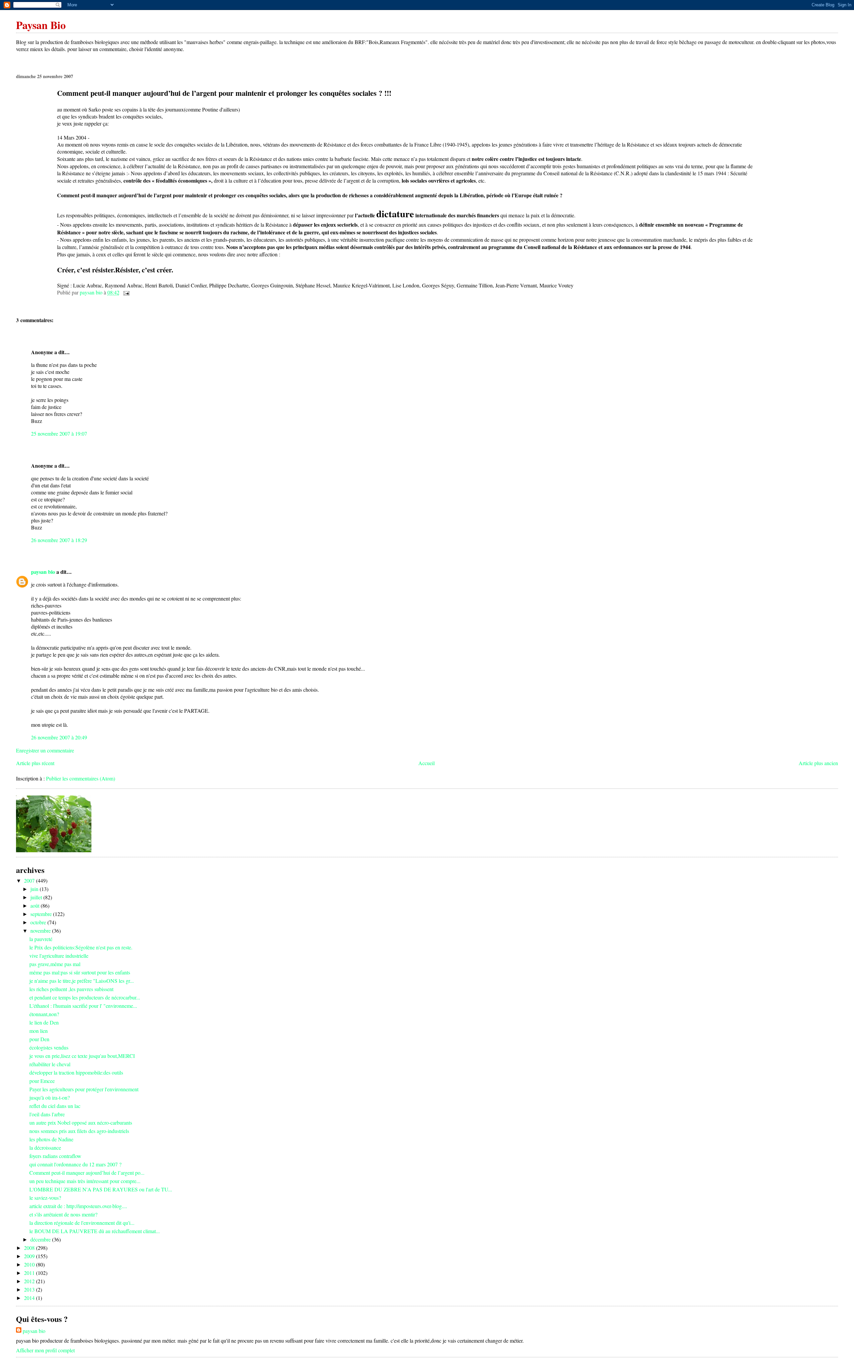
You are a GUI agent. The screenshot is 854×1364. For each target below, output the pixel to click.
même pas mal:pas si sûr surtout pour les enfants (79, 972)
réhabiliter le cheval (49, 1064)
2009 (30, 1256)
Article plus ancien (818, 762)
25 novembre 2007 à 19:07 (59, 433)
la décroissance (45, 1147)
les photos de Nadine (51, 1139)
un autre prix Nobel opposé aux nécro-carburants (80, 1122)
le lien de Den (44, 1022)
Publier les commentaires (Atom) (80, 778)
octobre (38, 922)
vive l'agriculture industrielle (58, 955)
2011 (30, 1272)
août (35, 905)
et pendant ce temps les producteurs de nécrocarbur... (84, 997)
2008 (30, 1247)
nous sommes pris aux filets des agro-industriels (79, 1130)
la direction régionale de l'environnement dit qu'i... (81, 1222)
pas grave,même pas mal (54, 963)
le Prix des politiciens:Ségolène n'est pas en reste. (80, 947)
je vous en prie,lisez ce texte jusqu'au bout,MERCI (82, 1055)
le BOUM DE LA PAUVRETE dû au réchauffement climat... (94, 1230)
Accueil (426, 762)
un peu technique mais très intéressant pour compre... (84, 1180)
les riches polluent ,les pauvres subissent (71, 988)
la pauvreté (40, 938)
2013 (30, 1289)
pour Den (39, 1039)
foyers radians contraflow (55, 1155)
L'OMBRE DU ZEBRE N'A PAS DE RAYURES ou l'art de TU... (100, 1189)
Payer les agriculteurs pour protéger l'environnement (83, 1089)
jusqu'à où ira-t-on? (49, 1097)
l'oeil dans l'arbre (47, 1114)
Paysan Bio (41, 25)
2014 (30, 1297)
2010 (30, 1264)
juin (35, 888)
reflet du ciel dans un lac (54, 1105)
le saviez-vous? (45, 1197)
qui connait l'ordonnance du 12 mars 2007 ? (75, 1164)
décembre (41, 1239)
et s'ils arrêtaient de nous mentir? (63, 1214)
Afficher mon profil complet (45, 1350)
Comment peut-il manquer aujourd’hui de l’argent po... (86, 1172)
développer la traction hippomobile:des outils (76, 1072)
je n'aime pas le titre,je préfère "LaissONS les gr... (81, 980)
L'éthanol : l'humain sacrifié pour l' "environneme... (83, 1005)
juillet (36, 897)
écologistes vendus (48, 1047)
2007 (30, 880)
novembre (41, 930)
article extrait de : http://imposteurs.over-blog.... (78, 1205)
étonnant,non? (44, 1013)
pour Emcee (42, 1080)
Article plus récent (35, 762)
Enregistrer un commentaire (45, 750)
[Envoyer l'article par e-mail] (126, 292)
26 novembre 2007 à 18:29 (59, 539)
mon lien (38, 1030)
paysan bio (43, 572)
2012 (30, 1281)
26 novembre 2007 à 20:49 (59, 737)
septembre (41, 913)
